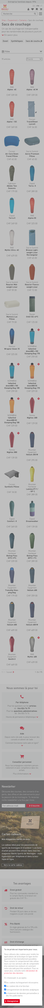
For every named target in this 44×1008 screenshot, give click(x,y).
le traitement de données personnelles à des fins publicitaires (22, 994)
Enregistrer (13, 1001)
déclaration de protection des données (21, 972)
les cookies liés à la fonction (17, 986)
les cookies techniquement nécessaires (22, 982)
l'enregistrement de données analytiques (22, 990)
